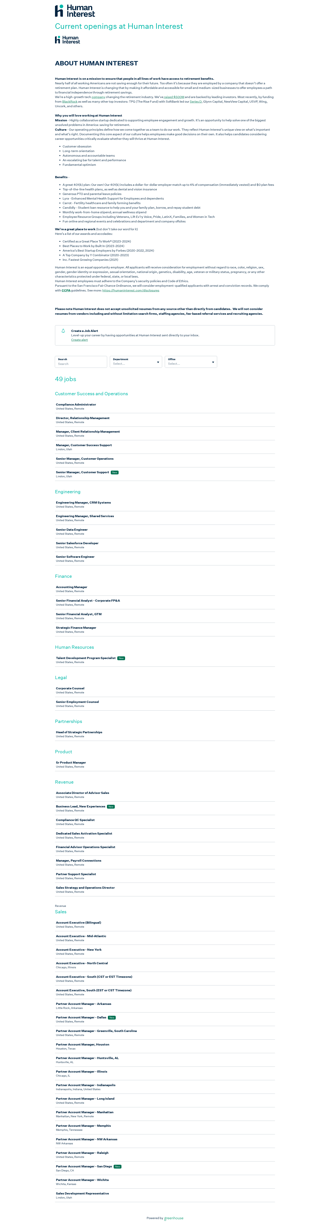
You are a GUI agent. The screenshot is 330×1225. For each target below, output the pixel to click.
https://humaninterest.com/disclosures (130, 290)
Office (172, 359)
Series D (196, 101)
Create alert (79, 340)
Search (62, 359)
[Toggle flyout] (158, 362)
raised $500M (173, 97)
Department (120, 359)
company (98, 97)
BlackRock (70, 101)
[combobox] (113, 364)
